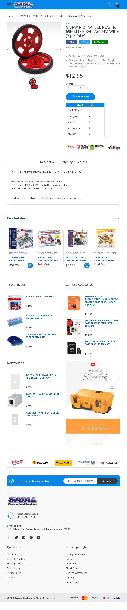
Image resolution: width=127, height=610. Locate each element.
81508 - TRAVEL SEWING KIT (41, 296)
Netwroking (15, 363)
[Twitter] (16, 538)
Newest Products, (95, 63)
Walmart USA (82, 66)
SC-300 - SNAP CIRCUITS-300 (17, 259)
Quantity (70, 83)
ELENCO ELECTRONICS (18, 253)
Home (10, 15)
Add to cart (82, 96)
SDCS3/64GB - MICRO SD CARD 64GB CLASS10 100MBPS (101, 343)
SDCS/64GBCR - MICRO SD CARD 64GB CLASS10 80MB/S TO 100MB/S (102, 323)
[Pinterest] (31, 538)
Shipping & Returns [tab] (74, 162)
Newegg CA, (80, 63)
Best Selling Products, (91, 60)
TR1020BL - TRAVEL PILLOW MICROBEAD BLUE (41, 336)
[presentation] (115, 218)
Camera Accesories (79, 284)
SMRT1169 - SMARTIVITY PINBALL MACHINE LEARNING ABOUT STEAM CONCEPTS (105, 259)
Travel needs (16, 284)
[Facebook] (9, 538)
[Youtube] (38, 538)
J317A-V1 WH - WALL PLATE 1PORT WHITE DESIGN (41, 376)
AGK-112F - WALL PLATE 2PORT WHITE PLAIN (43, 414)
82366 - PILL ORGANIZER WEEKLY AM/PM (39, 317)
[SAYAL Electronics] (23, 5)
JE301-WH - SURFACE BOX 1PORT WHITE (43, 395)
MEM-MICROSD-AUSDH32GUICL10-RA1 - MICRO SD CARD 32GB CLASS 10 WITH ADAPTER (101, 300)
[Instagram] (24, 538)
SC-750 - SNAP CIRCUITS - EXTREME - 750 (49, 259)
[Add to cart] (30, 265)
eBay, (105, 60)
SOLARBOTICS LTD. (74, 23)
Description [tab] (48, 162)
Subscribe (107, 481)
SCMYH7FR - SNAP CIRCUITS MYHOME (76, 259)
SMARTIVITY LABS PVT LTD (105, 253)
